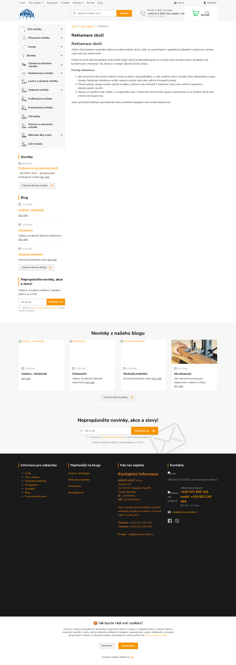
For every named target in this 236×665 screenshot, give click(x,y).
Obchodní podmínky (30, 254)
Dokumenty (25, 230)
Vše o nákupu (35, 2)
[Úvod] (43, 13)
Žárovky (31, 55)
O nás (22, 2)
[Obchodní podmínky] (143, 352)
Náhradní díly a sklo (40, 135)
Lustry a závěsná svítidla (43, 81)
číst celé (44, 177)
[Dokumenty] (92, 352)
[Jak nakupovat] (194, 352)
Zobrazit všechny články (34, 267)
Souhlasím (128, 646)
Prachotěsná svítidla (40, 107)
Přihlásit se (56, 302)
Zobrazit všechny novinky (35, 185)
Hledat (124, 13)
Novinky (91, 2)
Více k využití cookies (156, 635)
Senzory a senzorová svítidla (40, 126)
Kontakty (65, 2)
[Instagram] (178, 521)
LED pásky (34, 116)
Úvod (74, 26)
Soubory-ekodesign (79, 473)
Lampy (32, 46)
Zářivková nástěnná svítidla (39, 65)
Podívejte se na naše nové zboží (38, 168)
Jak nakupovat (182, 373)
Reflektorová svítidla (40, 73)
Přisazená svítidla (38, 37)
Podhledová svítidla (40, 98)
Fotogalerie (52, 2)
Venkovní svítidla (38, 90)
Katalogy (77, 2)
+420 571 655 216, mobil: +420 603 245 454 (175, 13)
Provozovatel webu (36, 496)
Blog (100, 2)
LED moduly (35, 143)
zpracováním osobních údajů (44, 308)
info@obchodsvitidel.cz (184, 512)
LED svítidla (34, 29)
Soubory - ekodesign (31, 210)
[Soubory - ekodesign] (42, 352)
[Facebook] (171, 521)
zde (132, 657)
